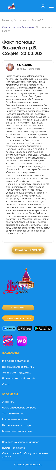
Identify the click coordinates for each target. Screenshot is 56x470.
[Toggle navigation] (51, 6)
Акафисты (8, 402)
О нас (6, 384)
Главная (7, 20)
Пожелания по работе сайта (19, 378)
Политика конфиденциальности (21, 442)
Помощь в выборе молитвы (18, 367)
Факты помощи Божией (27, 20)
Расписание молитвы (15, 419)
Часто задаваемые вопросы (19, 408)
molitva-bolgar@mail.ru (15, 361)
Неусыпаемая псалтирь (16, 425)
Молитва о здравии (28, 250)
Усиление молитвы (13, 413)
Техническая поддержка (16, 373)
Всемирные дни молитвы (17, 431)
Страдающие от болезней (18, 27)
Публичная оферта (13, 448)
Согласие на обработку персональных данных (26, 455)
